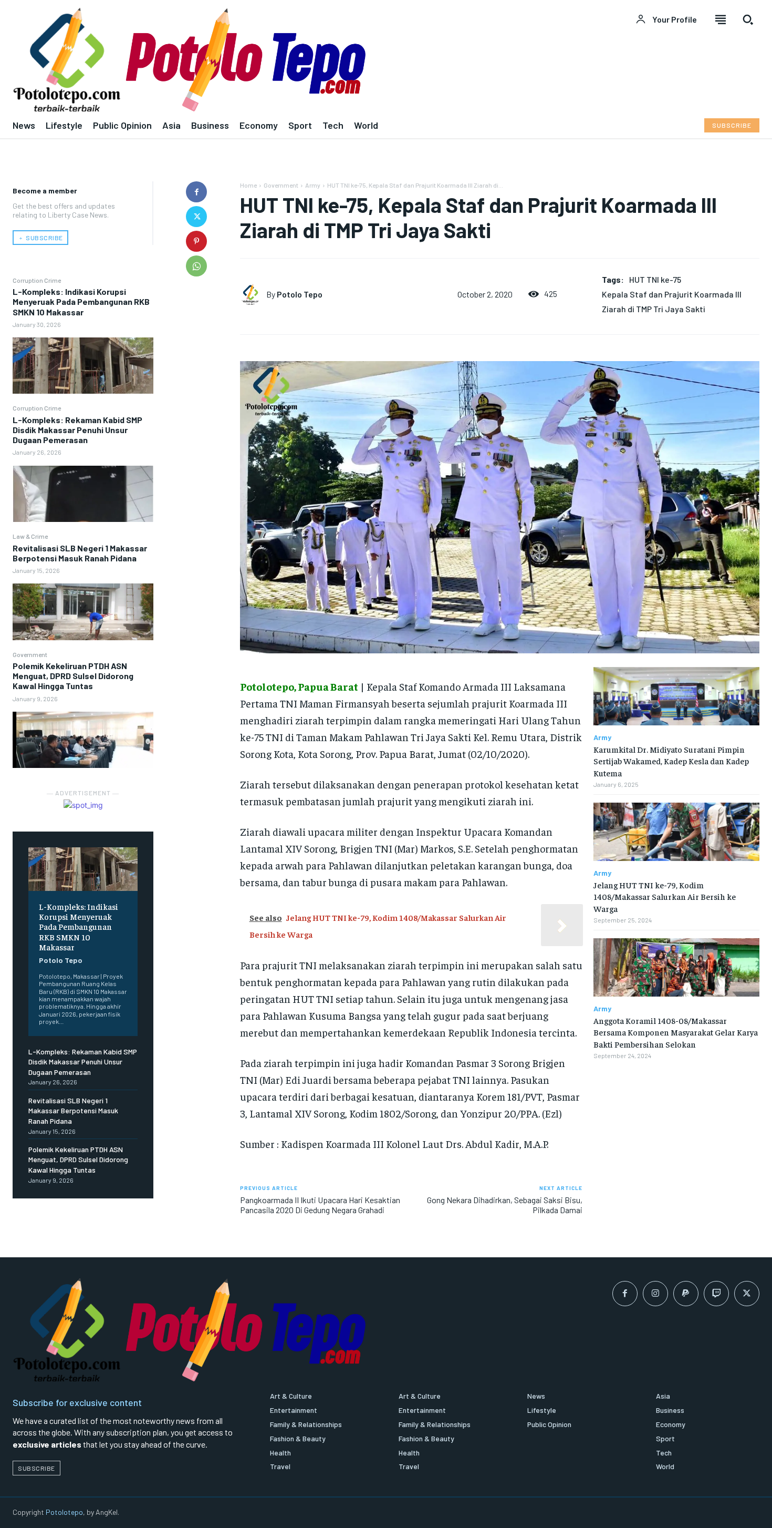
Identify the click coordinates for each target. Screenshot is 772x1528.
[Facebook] (196, 191)
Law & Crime (30, 536)
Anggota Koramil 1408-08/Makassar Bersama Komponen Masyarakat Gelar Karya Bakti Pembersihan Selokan (675, 1032)
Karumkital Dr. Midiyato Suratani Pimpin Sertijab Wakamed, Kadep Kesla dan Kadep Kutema (671, 761)
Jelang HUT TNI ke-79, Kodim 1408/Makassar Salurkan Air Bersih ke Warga (664, 896)
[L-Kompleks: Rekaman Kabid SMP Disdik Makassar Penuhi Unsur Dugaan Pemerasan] (83, 494)
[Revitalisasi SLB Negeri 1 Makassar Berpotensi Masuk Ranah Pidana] (83, 611)
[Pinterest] (196, 241)
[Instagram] (655, 1293)
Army (312, 185)
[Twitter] (196, 216)
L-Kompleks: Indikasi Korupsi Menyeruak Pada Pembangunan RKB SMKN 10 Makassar (81, 301)
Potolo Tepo (60, 960)
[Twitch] (716, 1293)
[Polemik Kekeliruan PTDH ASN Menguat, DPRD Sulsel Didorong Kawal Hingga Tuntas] (83, 740)
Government (30, 654)
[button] (747, 19)
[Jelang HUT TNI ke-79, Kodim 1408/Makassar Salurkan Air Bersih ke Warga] (676, 832)
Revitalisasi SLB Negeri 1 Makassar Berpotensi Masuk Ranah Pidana (80, 553)
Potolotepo (64, 1512)
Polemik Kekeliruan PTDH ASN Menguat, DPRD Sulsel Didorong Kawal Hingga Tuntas (73, 676)
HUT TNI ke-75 (655, 279)
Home (248, 185)
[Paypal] (685, 1293)
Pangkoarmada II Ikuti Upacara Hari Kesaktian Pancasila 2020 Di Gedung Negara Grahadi (320, 1205)
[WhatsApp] (196, 265)
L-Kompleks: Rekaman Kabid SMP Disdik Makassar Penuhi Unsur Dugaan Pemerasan (77, 430)
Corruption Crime (37, 280)
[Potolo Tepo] (253, 294)
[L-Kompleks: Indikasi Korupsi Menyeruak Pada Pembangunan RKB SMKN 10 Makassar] (83, 365)
